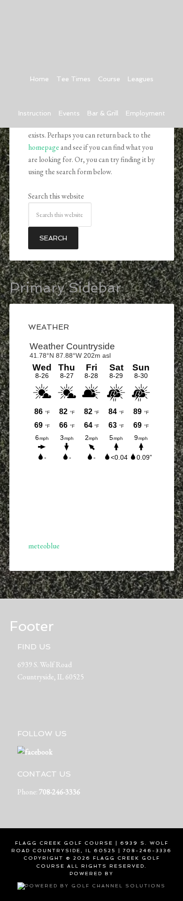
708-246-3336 (59, 792)
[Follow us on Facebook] (35, 752)
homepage (43, 147)
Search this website (56, 196)
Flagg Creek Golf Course (91, 28)
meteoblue (44, 546)
